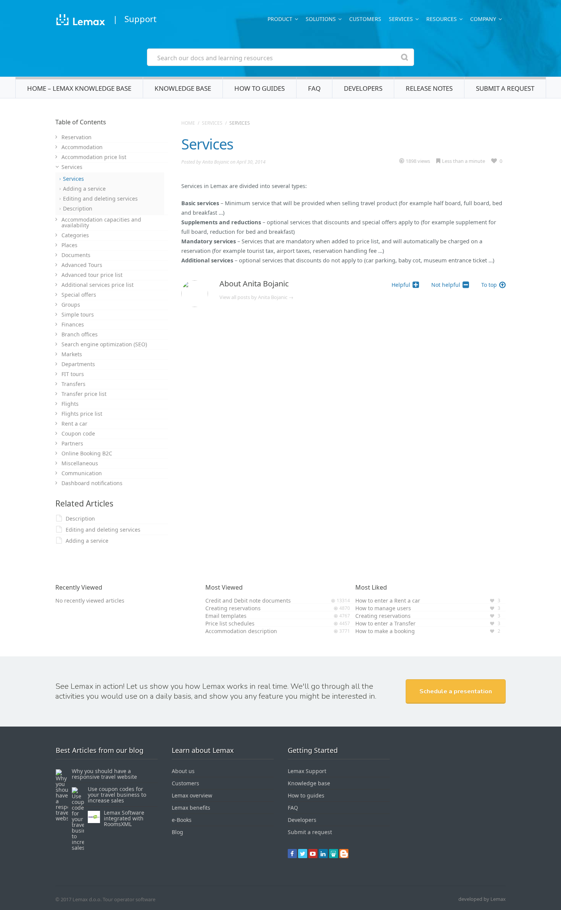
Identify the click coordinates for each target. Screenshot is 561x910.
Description (77, 208)
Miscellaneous (79, 463)
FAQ (314, 88)
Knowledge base (183, 88)
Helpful (401, 284)
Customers (365, 19)
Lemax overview (192, 795)
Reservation (76, 137)
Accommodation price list (93, 157)
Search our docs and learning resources (215, 58)
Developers (363, 88)
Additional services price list (97, 284)
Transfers (73, 383)
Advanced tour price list (92, 274)
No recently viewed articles (89, 600)
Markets (71, 354)
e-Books (182, 819)
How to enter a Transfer (385, 623)
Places (69, 245)
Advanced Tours (81, 264)
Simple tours (77, 314)
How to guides (259, 88)
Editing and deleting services (100, 198)
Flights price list (81, 413)
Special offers (78, 294)
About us (183, 771)
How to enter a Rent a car (387, 600)
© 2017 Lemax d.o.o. (78, 899)
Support (140, 18)
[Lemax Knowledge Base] (80, 21)
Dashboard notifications (92, 483)
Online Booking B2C (86, 453)
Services (212, 123)
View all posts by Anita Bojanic (256, 297)
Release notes (429, 88)
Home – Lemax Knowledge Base (79, 88)
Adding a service (84, 188)
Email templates (226, 615)
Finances (72, 324)
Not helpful (445, 284)
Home (188, 123)
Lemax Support (307, 771)
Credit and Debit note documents (248, 600)
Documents (75, 255)
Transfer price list (83, 393)
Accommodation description (241, 631)
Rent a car (74, 423)
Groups (70, 304)
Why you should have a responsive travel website (104, 773)
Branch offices (79, 334)
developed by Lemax (482, 899)
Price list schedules (230, 623)
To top (489, 284)
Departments (78, 364)
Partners (72, 443)
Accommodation (82, 147)
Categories (75, 235)
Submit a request (505, 88)
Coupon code (78, 433)
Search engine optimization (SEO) (104, 344)
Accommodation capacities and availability (101, 222)
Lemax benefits (191, 807)
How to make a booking (385, 631)
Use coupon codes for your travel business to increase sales (117, 794)
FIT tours (72, 374)
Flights (70, 403)
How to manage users (383, 608)
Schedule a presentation (455, 691)
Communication (81, 473)
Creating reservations (233, 608)
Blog (177, 832)
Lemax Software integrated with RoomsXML (124, 818)
